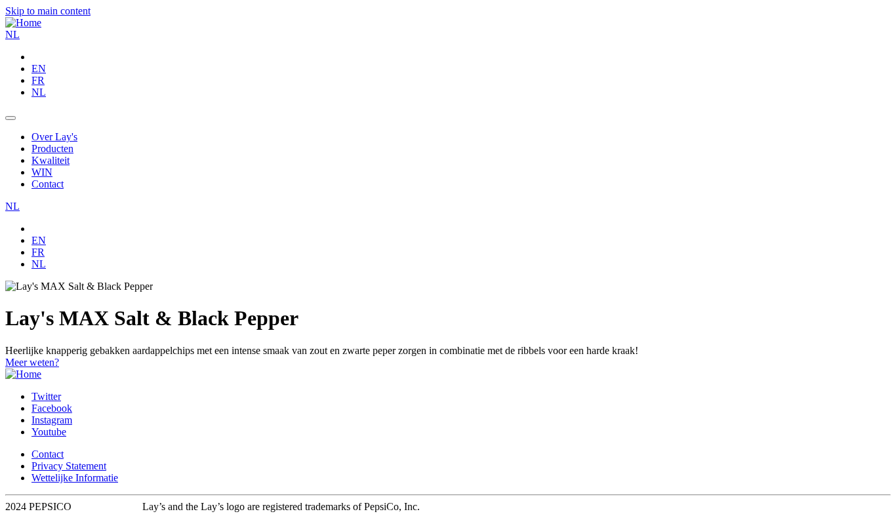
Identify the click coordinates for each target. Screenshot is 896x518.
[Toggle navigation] (10, 118)
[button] (12, 34)
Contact (47, 454)
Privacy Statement (68, 465)
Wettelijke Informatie (74, 477)
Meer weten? (32, 362)
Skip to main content (48, 10)
